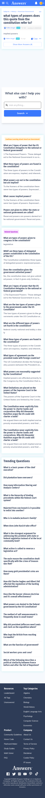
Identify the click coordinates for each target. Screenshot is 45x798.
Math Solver (9, 753)
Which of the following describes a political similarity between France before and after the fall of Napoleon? (21, 662)
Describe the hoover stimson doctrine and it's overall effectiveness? (21, 595)
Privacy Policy (29, 748)
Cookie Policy (29, 758)
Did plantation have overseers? (18, 477)
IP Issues (27, 762)
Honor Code (9, 739)
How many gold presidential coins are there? (21, 572)
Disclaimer (28, 753)
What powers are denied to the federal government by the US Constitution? (22, 605)
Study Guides (9, 748)
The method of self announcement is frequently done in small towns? (21, 615)
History (13, 11)
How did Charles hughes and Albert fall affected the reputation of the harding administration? (22, 584)
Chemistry (28, 698)
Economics (28, 725)
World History (29, 707)
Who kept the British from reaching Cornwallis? (20, 636)
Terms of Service (30, 744)
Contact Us (28, 739)
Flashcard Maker (10, 744)
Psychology (28, 716)
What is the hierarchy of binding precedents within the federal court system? (20, 498)
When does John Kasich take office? (20, 525)
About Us (27, 735)
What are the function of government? (21, 644)
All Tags (7, 698)
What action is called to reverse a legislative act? (19, 549)
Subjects (6, 11)
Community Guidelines (13, 735)
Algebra (27, 693)
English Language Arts (33, 712)
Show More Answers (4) (22, 44)
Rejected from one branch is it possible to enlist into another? (22, 509)
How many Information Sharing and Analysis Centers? (20, 486)
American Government (26, 11)
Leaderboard (9, 693)
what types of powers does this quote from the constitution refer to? (22, 19)
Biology (26, 702)
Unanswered (9, 702)
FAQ (6, 758)
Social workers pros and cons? (18, 652)
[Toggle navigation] (3, 3)
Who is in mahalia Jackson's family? (20, 518)
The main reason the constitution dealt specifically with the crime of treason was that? (22, 561)
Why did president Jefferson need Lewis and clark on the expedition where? (22, 625)
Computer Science (31, 721)
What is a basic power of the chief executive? (19, 468)
